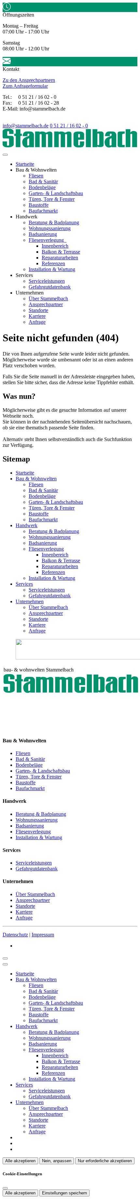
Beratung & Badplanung (54, 222)
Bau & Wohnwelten (36, 478)
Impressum (43, 934)
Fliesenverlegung (47, 240)
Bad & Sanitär (43, 181)
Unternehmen (30, 601)
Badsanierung (43, 234)
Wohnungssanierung (50, 228)
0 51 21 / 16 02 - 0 (69, 125)
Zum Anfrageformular (25, 86)
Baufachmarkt (43, 211)
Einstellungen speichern (64, 1193)
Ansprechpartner (46, 304)
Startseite (25, 164)
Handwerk (26, 525)
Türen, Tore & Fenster (52, 199)
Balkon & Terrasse (61, 251)
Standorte (38, 310)
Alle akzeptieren (20, 1160)
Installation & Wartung (52, 269)
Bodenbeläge (42, 187)
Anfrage (37, 322)
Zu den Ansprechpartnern (29, 80)
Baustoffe (39, 205)
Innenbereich (55, 246)
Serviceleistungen (47, 281)
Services (24, 584)
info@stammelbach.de (26, 125)
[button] (5, 155)
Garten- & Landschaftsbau (56, 193)
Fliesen (36, 175)
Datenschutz (15, 934)
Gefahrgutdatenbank (50, 287)
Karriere (37, 316)
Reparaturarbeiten (60, 257)
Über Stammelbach (48, 298)
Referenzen (53, 263)
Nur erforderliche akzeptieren (105, 1160)
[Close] (5, 964)
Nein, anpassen (56, 1160)
